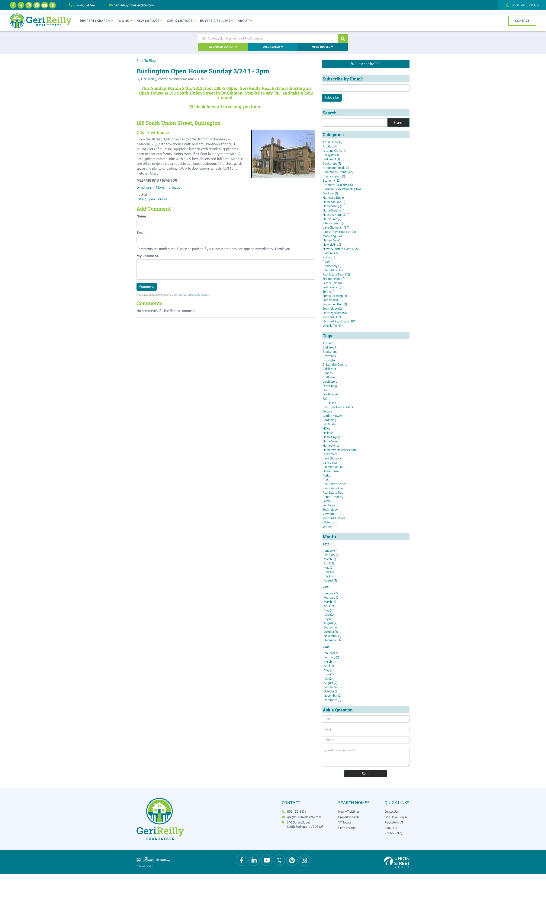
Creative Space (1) (334, 176)
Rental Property (333, 496)
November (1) (332, 636)
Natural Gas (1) (332, 240)
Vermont (328, 514)
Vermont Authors (334, 518)
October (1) (331, 631)
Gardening (329, 420)
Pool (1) (328, 261)
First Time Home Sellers (338, 407)
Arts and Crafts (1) (334, 150)
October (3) (331, 691)
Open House (331, 471)
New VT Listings (348, 811)
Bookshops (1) (332, 163)
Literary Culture (333, 467)
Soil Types (329, 505)
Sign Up (533, 5)
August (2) (330, 623)
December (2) (332, 700)
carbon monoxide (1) (336, 167)
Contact (522, 20)
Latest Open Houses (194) (339, 231)
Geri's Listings (347, 827)
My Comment (147, 256)
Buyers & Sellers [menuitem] (215, 20)
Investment (330, 454)
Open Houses (321, 46)
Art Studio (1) (331, 146)
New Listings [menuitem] (148, 20)
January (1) (330, 550)
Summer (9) (330, 300)
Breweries (329, 356)
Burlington (330, 360)
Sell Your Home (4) (335, 278)
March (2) (330, 559)
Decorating (330, 386)
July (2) (328, 576)
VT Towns (344, 822)
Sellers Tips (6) (332, 287)
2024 (326, 647)
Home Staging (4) (334, 210)
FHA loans (329, 403)
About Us (391, 827)
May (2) (329, 567)
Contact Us (392, 811)
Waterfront (330, 522)
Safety (327, 501)
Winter (327, 526)
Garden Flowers (333, 415)
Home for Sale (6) (334, 202)
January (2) (331, 593)
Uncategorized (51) (335, 313)
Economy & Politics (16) (338, 185)
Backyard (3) (331, 155)
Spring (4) (329, 291)
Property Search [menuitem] (95, 20)
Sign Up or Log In (396, 817)
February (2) (332, 555)
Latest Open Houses (151, 199)
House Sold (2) (332, 219)
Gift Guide (329, 424)
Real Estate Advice (334, 484)
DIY (325, 390)
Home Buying (331, 437)
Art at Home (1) (332, 142)
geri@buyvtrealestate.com (134, 5)
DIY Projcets (330, 394)
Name (141, 216)
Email (140, 232)
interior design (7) (334, 223)
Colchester (329, 368)
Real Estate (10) (333, 270)
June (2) (329, 572)
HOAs (326, 428)
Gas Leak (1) (330, 193)
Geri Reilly (148, 79)
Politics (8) (330, 257)
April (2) (329, 563)
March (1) (330, 661)
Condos (328, 373)
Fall (325, 398)
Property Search (348, 817)
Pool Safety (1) (332, 266)
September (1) (333, 627)
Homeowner (331, 445)
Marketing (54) (332, 236)
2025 (326, 587)
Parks (326, 475)
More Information (169, 187)
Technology (330, 509)
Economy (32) (332, 180)
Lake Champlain (333, 458)
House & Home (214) (336, 214)
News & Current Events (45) (341, 249)
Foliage (327, 411)
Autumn (328, 343)
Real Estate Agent (334, 488)
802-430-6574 (84, 5)
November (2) (333, 695)
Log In (514, 5)
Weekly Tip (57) (333, 325)
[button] (343, 38)
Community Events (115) (338, 172)
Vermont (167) (332, 317)
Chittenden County (335, 364)
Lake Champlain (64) (336, 227)
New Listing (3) (333, 244)
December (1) (332, 640)
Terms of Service (197, 295)
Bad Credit (329, 347)
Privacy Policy (182, 295)
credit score (330, 381)
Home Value (330, 441)
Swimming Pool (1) (335, 304)
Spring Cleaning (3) (335, 295)
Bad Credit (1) (331, 159)
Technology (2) (332, 308)
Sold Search (271, 46)
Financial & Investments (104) (342, 189)
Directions (144, 187)
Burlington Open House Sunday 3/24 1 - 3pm (202, 71)
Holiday (328, 432)
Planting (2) (330, 253)
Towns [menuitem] (123, 20)
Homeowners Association (339, 450)
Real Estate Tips (333, 492)
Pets (325, 479)
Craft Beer (329, 377)
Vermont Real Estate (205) (340, 321)
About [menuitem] (243, 20)
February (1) (331, 657)
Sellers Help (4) (332, 283)
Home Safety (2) (333, 206)
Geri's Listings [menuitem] (180, 20)
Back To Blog (146, 60)
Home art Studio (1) (335, 197)
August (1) (330, 580)
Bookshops (330, 351)
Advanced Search (221, 46)
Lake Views (330, 462)
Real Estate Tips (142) (336, 274)
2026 (326, 544)
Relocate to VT (394, 822)
